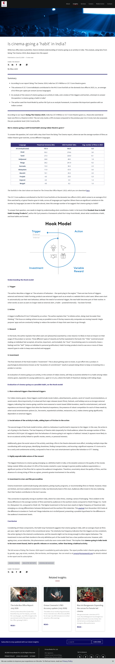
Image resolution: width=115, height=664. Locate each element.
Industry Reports (29, 563)
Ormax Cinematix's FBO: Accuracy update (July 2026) (55, 606)
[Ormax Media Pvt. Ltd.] (6, 7)
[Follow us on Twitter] (80, 657)
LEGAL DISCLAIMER (22, 656)
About (68, 4)
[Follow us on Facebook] (85, 657)
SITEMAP (32, 656)
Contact (109, 4)
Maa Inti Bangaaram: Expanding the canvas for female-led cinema (90, 608)
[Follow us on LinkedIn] (91, 657)
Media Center (100, 4)
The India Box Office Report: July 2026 (22, 606)
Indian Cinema (14, 563)
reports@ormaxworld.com (83, 553)
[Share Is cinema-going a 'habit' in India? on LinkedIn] (12, 64)
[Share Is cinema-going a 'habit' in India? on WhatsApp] (20, 64)
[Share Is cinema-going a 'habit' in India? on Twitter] (8, 64)
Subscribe (97, 642)
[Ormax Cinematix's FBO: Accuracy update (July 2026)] (57, 594)
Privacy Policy (67, 661)
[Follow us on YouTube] (103, 657)
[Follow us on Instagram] (97, 657)
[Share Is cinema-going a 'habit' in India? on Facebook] (16, 64)
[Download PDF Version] (26, 64)
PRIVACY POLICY (10, 656)
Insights (75, 4)
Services (83, 4)
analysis (81, 508)
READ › (13, 625)
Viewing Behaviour (46, 563)
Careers (91, 4)
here (88, 190)
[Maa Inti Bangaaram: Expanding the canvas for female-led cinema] (90, 594)
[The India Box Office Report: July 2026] (24, 594)
